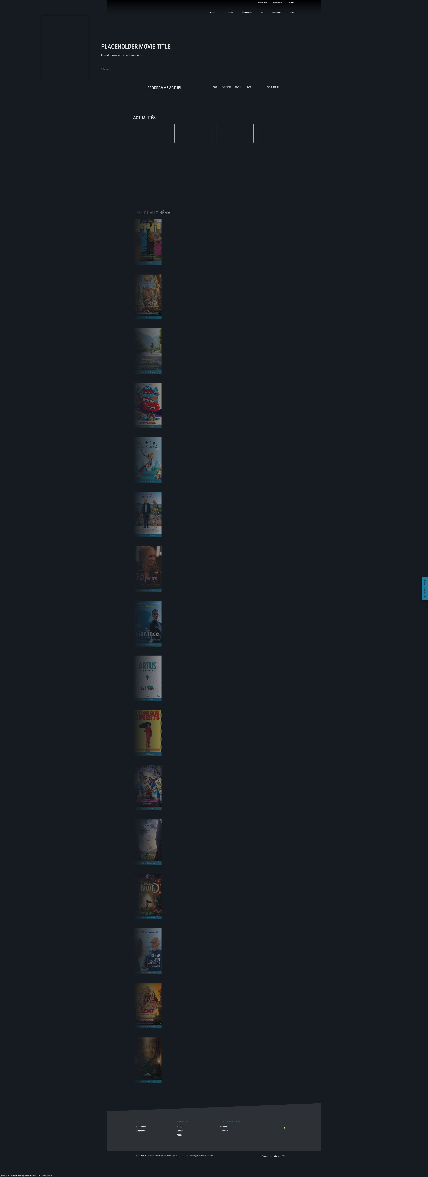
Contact (180, 1131)
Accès (179, 1135)
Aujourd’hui (226, 87)
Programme (228, 12)
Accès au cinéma (277, 3)
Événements (247, 12)
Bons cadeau (262, 3)
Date (249, 87)
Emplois (180, 1126)
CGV (283, 1156)
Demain (238, 87)
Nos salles (276, 12)
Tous (215, 87)
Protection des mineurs (271, 1156)
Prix (261, 12)
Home (212, 12)
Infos (291, 12)
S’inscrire (290, 3)
